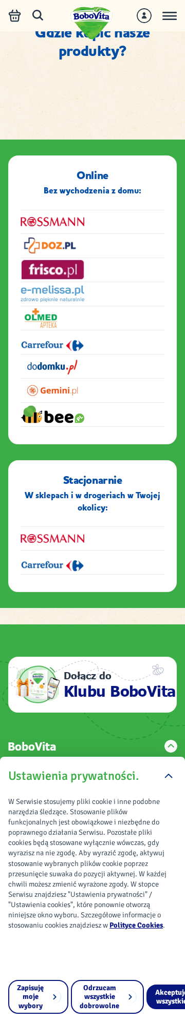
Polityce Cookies (136, 925)
